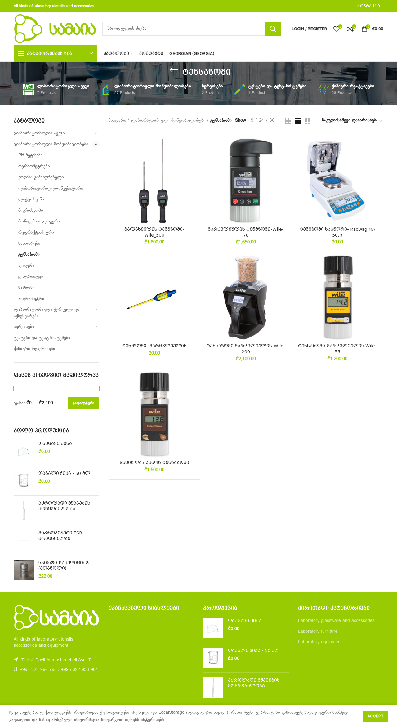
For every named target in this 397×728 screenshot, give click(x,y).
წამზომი (26, 287)
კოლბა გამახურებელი (41, 177)
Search (273, 29)
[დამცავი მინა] (24, 451)
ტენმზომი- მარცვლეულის (154, 345)
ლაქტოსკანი (31, 199)
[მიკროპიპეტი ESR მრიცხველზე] (24, 540)
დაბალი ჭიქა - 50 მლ (64, 473)
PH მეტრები (30, 155)
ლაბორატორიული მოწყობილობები (51, 144)
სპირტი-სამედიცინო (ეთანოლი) (64, 565)
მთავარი (117, 120)
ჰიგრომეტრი (31, 298)
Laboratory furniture (317, 631)
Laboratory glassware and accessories (336, 620)
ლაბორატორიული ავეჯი (39, 133)
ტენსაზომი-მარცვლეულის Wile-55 (337, 348)
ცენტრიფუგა (30, 276)
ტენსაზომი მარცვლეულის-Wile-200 (246, 348)
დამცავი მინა (55, 443)
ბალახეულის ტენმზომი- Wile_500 (154, 232)
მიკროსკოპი (30, 210)
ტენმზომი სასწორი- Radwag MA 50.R (337, 232)
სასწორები (29, 243)
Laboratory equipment (320, 642)
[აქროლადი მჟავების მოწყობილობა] (24, 510)
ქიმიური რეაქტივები (34, 348)
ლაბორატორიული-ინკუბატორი (50, 188)
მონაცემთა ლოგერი (39, 221)
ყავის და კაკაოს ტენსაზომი (154, 462)
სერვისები (24, 326)
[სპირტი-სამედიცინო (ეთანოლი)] (24, 570)
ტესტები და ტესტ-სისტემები (42, 338)
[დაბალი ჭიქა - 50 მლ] (24, 481)
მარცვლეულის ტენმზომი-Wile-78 (246, 232)
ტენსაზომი (29, 254)
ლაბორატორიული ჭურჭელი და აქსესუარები (47, 313)
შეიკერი (26, 265)
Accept (375, 716)
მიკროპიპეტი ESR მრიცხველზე (60, 535)
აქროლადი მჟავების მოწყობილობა (64, 506)
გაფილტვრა (84, 403)
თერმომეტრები (34, 166)
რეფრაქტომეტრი (36, 232)
